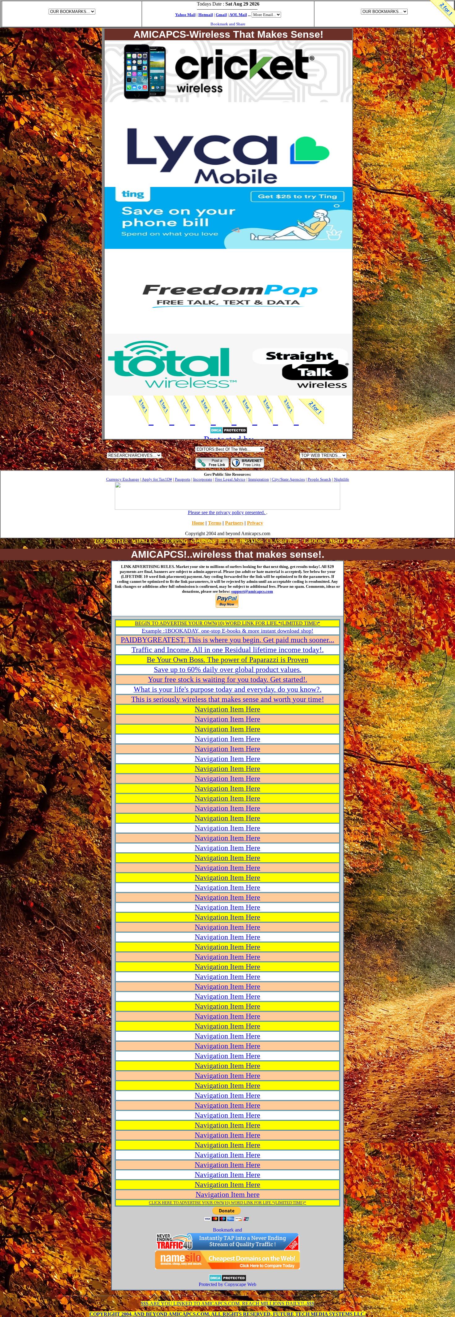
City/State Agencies (288, 479)
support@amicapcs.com (252, 591)
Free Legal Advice (230, 479)
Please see (227, 512)
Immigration (258, 479)
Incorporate (202, 479)
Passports (182, 479)
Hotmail (205, 14)
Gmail (221, 14)
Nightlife (341, 479)
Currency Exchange (122, 479)
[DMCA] (227, 1280)
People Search (319, 479)
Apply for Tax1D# (157, 479)
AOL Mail (238, 14)
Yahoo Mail (185, 14)
